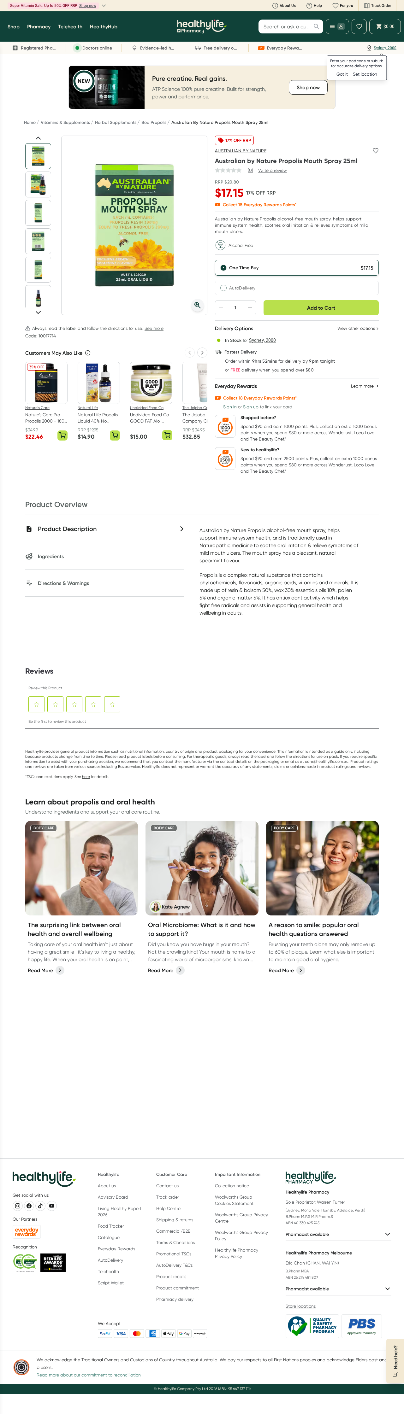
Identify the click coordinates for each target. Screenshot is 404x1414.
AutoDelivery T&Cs (174, 1265)
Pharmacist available (307, 1234)
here (86, 776)
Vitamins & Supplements (65, 122)
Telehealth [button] (70, 26)
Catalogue (109, 1237)
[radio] (297, 268)
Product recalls (171, 1276)
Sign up (250, 406)
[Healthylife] (202, 26)
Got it (342, 74)
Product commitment (177, 1287)
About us (107, 1185)
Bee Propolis (153, 122)
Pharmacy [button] (38, 26)
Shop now (87, 5)
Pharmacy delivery (174, 1299)
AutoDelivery (242, 287)
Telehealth (108, 1271)
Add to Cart (321, 308)
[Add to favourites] (375, 151)
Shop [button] (14, 26)
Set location (365, 74)
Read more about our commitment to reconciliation (89, 1374)
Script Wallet (111, 1282)
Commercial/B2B (173, 1231)
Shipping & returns (174, 1219)
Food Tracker (111, 1226)
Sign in (230, 406)
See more (154, 328)
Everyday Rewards (116, 1248)
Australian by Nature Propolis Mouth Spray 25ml (219, 122)
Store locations (301, 1306)
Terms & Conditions (175, 1242)
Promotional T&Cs (173, 1253)
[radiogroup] (297, 277)
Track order (167, 1197)
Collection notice (232, 1185)
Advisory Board (113, 1197)
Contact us (167, 1185)
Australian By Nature (240, 150)
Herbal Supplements (115, 122)
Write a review (272, 170)
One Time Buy (244, 268)
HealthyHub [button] (103, 26)
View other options (356, 328)
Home (30, 122)
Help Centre (168, 1208)
